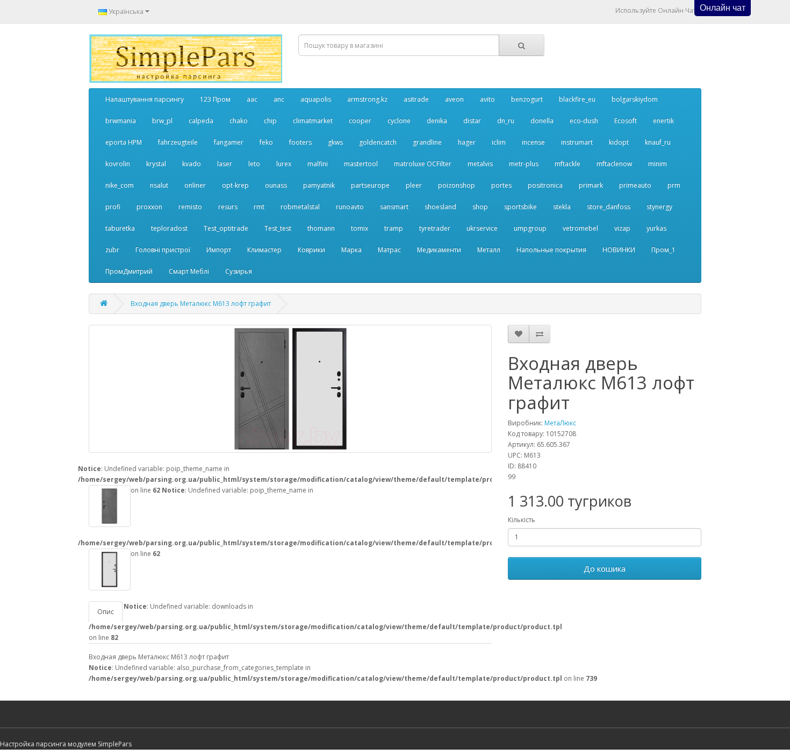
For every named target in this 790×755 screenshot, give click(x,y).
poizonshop (456, 185)
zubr (112, 249)
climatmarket (313, 120)
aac (252, 99)
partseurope (370, 185)
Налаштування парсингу (144, 99)
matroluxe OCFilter (422, 163)
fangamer (228, 142)
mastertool (361, 163)
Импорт (218, 249)
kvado (191, 163)
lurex (283, 163)
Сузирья (238, 271)
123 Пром (215, 99)
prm (673, 185)
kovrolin (117, 163)
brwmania (120, 120)
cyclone (399, 120)
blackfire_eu (577, 99)
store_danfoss (608, 206)
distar (472, 120)
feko (266, 142)
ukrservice (482, 228)
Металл (488, 249)
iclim (499, 142)
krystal (156, 163)
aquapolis (315, 99)
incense (533, 142)
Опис (105, 611)
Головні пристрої (162, 249)
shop (480, 206)
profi (112, 206)
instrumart (577, 142)
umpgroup (530, 228)
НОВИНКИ (618, 249)
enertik (663, 120)
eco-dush (584, 120)
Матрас (389, 249)
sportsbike (520, 206)
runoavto (350, 206)
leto (254, 163)
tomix (359, 228)
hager (467, 142)
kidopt (619, 142)
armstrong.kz (367, 99)
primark (591, 185)
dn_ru (505, 120)
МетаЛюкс (560, 423)
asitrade (416, 99)
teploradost (169, 228)
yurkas (656, 228)
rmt (259, 206)
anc (279, 99)
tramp (393, 228)
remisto (190, 206)
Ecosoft (625, 120)
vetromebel (580, 228)
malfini (317, 163)
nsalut (159, 185)
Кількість (521, 519)
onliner (195, 185)
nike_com (119, 185)
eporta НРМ (123, 142)
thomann (321, 228)
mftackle (567, 163)
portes (501, 185)
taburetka (120, 228)
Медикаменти (439, 249)
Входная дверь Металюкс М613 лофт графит (201, 303)
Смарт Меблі (189, 271)
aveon (454, 99)
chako (238, 120)
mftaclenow (614, 163)
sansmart (394, 206)
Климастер (264, 249)
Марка (351, 249)
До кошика (605, 568)
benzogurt (527, 99)
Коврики (311, 249)
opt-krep (235, 185)
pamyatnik (319, 185)
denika (437, 120)
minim (657, 163)
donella (542, 120)
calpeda (201, 120)
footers (300, 142)
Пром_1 (663, 249)
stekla (562, 206)
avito (487, 99)
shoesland (440, 206)
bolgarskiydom (635, 99)
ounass (276, 185)
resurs (228, 206)
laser (224, 163)
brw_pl (162, 120)
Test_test (277, 228)
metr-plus (523, 163)
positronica (545, 185)
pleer (414, 185)
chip (270, 120)
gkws (335, 142)
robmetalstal (300, 206)
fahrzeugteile (178, 142)
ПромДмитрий (129, 271)
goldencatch (378, 142)
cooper (360, 120)
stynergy (659, 206)
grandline (427, 142)
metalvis (480, 163)
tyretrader (434, 228)
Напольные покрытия (551, 249)
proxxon (149, 206)
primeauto (635, 185)
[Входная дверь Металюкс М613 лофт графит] (290, 389)
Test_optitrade (226, 228)
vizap (622, 228)
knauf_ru (658, 142)
